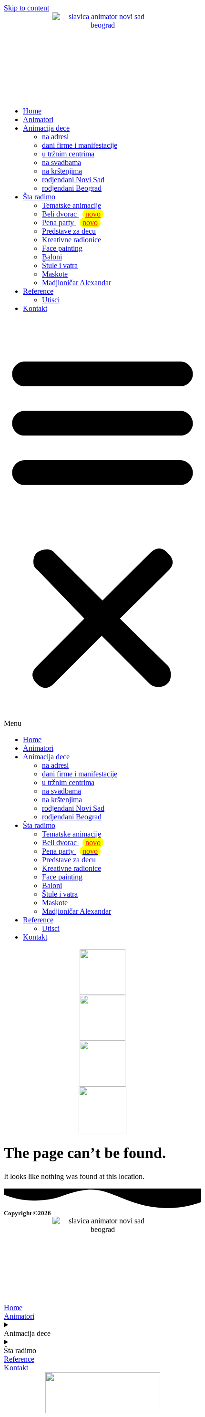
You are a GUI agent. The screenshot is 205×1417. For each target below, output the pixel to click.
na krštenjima (62, 171)
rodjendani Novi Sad (73, 180)
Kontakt (35, 308)
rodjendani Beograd (72, 188)
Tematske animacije (71, 205)
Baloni (52, 257)
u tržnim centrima (68, 154)
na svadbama (61, 162)
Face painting (62, 248)
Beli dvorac (71, 214)
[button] (102, 524)
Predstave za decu (69, 231)
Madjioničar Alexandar (76, 283)
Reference (38, 291)
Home (32, 111)
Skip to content (26, 8)
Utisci (51, 300)
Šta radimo (39, 197)
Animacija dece (46, 128)
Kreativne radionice (71, 240)
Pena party (70, 222)
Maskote (55, 274)
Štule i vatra (60, 265)
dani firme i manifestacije (79, 145)
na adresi (55, 137)
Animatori (38, 119)
